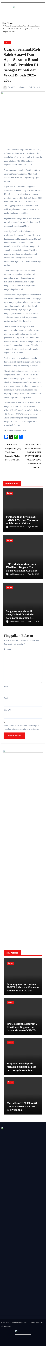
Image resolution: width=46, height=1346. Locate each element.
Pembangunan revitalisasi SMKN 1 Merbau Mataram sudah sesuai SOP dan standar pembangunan (22, 521)
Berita (7, 42)
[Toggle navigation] (4, 7)
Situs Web (7, 710)
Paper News (35, 1322)
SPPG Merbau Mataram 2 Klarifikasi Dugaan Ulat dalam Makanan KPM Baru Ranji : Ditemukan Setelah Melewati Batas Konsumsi (22, 570)
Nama (7, 686)
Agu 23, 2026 (33, 527)
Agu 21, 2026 (33, 574)
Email (7, 698)
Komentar (8, 649)
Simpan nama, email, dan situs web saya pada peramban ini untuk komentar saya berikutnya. (21, 727)
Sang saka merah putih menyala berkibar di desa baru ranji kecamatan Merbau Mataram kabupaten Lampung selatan (23, 618)
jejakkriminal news (18, 87)
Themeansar (6, 1326)
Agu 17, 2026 (33, 621)
